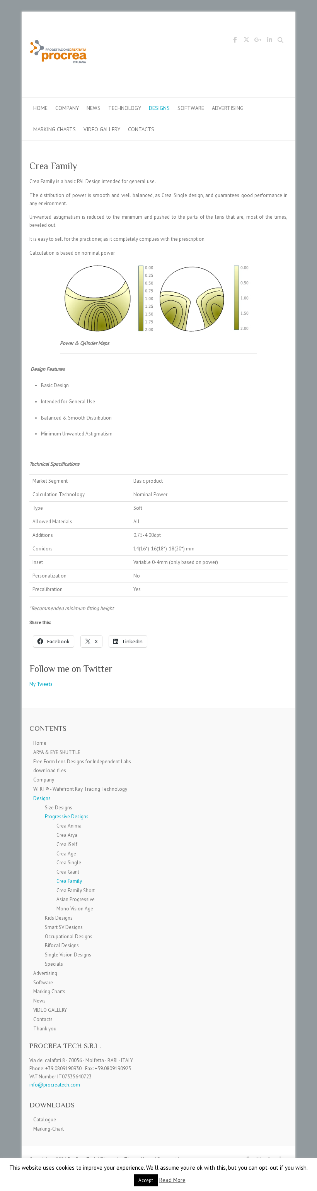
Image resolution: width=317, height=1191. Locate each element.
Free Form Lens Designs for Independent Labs (82, 761)
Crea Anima (69, 826)
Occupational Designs (68, 936)
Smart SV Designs (64, 927)
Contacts (141, 129)
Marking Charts (54, 129)
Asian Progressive (75, 899)
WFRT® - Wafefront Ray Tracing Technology (80, 789)
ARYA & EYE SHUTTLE (56, 752)
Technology (124, 108)
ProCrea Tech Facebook (234, 41)
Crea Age (66, 853)
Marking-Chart (48, 1129)
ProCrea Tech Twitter (246, 41)
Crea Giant (67, 872)
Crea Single (68, 862)
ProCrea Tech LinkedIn (269, 41)
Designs (159, 108)
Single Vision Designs (68, 954)
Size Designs (58, 807)
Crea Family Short (75, 890)
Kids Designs (59, 918)
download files (49, 770)
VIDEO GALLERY (102, 129)
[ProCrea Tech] (58, 54)
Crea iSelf (66, 844)
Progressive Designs (67, 816)
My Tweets (41, 684)
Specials (54, 964)
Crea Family (69, 881)
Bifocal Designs (62, 945)
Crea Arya (66, 835)
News (94, 108)
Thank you (44, 1028)
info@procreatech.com (54, 1084)
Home (40, 108)
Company (67, 108)
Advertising (228, 108)
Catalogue (44, 1119)
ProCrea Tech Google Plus (258, 41)
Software (190, 108)
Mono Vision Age (74, 908)
